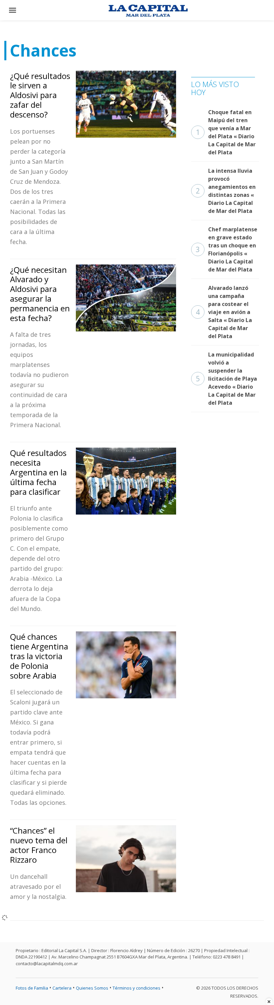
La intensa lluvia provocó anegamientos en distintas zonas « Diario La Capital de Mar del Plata (226, 191)
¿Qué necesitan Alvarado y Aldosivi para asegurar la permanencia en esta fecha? (40, 293)
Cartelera (62, 988)
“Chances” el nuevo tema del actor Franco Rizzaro (38, 845)
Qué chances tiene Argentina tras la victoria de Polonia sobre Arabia (39, 656)
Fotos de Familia (32, 988)
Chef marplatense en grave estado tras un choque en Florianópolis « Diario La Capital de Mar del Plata (226, 249)
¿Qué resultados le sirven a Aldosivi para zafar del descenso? (40, 95)
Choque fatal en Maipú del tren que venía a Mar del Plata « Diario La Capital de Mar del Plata (226, 132)
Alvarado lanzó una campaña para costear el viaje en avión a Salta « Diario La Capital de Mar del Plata (224, 312)
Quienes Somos (92, 988)
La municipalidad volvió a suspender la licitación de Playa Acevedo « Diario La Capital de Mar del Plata (226, 378)
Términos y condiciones (136, 988)
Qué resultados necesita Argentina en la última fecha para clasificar (38, 472)
